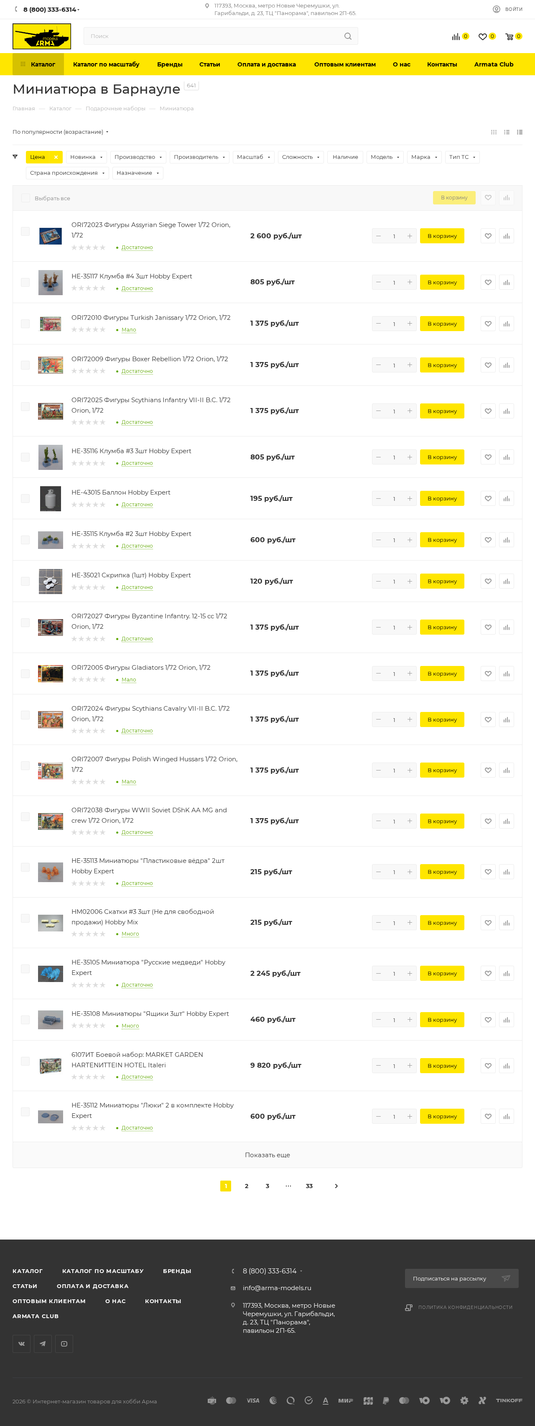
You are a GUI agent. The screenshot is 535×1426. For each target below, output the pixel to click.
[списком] (506, 132)
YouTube (64, 1344)
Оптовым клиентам (49, 1301)
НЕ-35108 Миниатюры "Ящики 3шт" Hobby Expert (150, 1014)
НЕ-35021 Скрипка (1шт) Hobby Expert (131, 575)
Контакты (163, 1301)
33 (309, 1186)
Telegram (43, 1344)
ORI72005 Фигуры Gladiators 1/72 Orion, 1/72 (141, 667)
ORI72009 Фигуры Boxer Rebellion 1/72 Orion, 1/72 (149, 359)
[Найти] (348, 36)
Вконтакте (22, 1344)
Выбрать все (52, 198)
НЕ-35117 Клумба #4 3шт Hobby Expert (131, 276)
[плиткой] (493, 132)
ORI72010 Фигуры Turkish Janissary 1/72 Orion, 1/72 (151, 317)
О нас (115, 1301)
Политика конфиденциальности (465, 1307)
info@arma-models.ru (277, 1288)
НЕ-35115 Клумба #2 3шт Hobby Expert (131, 534)
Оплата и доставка (93, 1286)
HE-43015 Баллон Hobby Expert (121, 492)
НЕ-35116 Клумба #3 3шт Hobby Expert (131, 451)
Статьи (25, 1286)
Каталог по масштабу (103, 1271)
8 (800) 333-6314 (270, 1271)
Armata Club (36, 1316)
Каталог (28, 1271)
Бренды (177, 1271)
